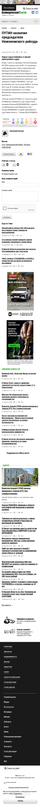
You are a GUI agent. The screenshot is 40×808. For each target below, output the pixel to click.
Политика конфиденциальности (18, 787)
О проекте (8, 741)
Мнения (7, 717)
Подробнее (18, 793)
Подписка (8, 756)
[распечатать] (20, 155)
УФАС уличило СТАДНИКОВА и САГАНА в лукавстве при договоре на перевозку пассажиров (18, 260)
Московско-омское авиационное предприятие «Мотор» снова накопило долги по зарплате (18, 540)
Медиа (6, 702)
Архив (6, 732)
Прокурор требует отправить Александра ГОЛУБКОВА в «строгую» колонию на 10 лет (20, 584)
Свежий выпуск (10, 697)
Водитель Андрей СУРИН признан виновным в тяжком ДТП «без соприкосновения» (20, 407)
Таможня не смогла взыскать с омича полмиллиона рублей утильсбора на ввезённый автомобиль (18, 520)
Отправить (6, 217)
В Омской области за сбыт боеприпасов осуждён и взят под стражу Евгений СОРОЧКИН (19, 594)
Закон (6, 465)
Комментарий (7, 190)
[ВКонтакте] (28, 154)
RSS (5, 761)
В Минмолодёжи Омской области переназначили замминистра (15, 431)
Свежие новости (11, 369)
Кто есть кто (9, 707)
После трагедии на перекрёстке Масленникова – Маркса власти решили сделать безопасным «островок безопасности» (17, 419)
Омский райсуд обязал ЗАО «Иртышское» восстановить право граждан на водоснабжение (18, 230)
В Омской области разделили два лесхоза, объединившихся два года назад (19, 250)
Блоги (6, 727)
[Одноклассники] (31, 154)
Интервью (8, 712)
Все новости (6, 605)
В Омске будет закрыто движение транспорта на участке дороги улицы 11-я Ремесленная (18, 385)
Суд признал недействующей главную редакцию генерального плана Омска (17, 241)
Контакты (8, 746)
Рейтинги (7, 722)
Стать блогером (10, 751)
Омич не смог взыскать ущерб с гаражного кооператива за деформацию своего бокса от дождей (19, 550)
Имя (3, 182)
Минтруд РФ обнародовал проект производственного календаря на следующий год (15, 397)
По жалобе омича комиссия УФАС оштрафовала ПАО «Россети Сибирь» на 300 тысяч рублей (19, 574)
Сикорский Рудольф (17, 131)
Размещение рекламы (12, 736)
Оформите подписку (25, 619)
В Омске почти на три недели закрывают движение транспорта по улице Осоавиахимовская (18, 441)
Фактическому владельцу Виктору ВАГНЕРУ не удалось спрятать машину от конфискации (20, 564)
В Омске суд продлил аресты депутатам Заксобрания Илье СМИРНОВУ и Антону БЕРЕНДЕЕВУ (19, 530)
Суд (3, 145)
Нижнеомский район (14, 145)
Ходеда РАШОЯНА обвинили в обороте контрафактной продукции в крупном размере (18, 507)
